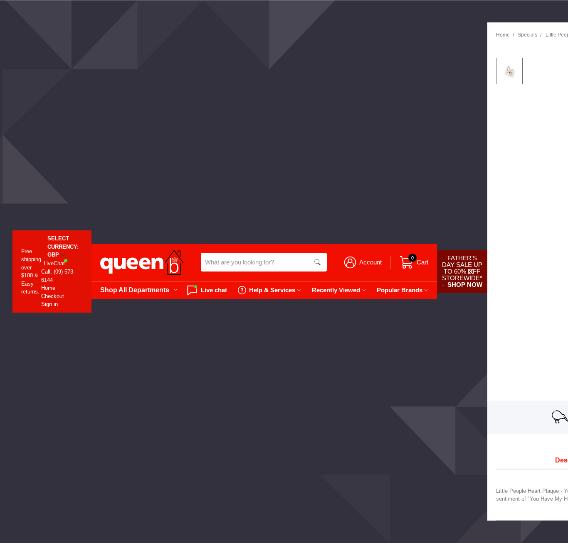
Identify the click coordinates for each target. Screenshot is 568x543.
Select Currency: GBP (63, 246)
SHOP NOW (464, 284)
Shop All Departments (134, 290)
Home (48, 288)
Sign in (49, 304)
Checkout (52, 296)
